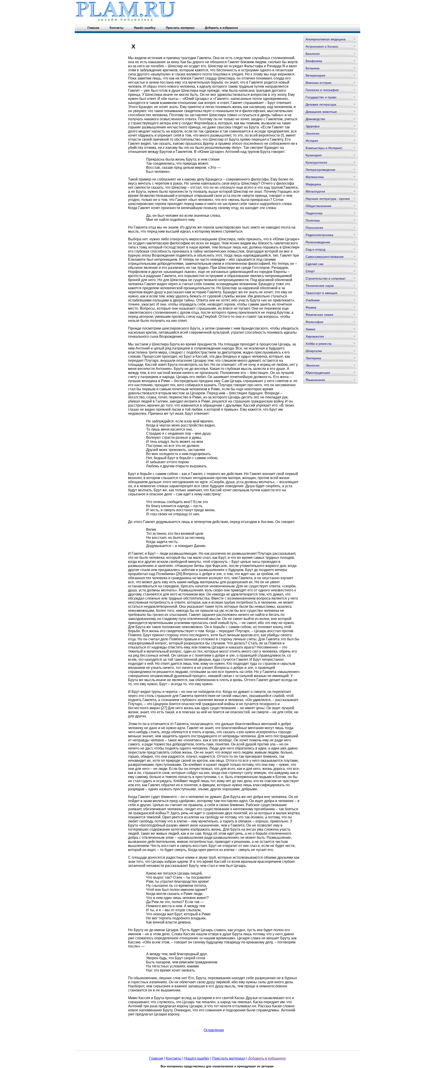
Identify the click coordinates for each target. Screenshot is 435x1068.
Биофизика (314, 61)
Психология (314, 227)
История (312, 140)
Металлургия (315, 191)
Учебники (313, 300)
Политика (313, 220)
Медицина (313, 184)
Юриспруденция (318, 372)
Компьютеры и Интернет (324, 148)
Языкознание (315, 380)
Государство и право (321, 97)
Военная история (318, 82)
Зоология (312, 133)
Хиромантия (315, 336)
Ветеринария (315, 75)
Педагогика (314, 213)
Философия (314, 322)
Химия (310, 329)
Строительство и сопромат (326, 278)
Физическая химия (319, 314)
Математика (315, 177)
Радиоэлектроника (319, 235)
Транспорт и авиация (321, 293)
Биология (313, 53)
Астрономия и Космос (322, 46)
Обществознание (318, 206)
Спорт (310, 271)
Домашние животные (321, 111)
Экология (312, 365)
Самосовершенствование (325, 256)
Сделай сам (315, 264)
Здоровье (313, 126)
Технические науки (320, 285)
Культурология (316, 162)
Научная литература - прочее (328, 198)
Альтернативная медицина (326, 39)
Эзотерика (313, 358)
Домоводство (315, 119)
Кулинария (314, 155)
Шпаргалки (314, 351)
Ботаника (312, 68)
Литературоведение (320, 169)
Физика (311, 307)
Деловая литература (321, 104)
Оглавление (214, 1030)
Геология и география (322, 90)
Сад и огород (315, 249)
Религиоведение (318, 242)
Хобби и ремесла (318, 343)
